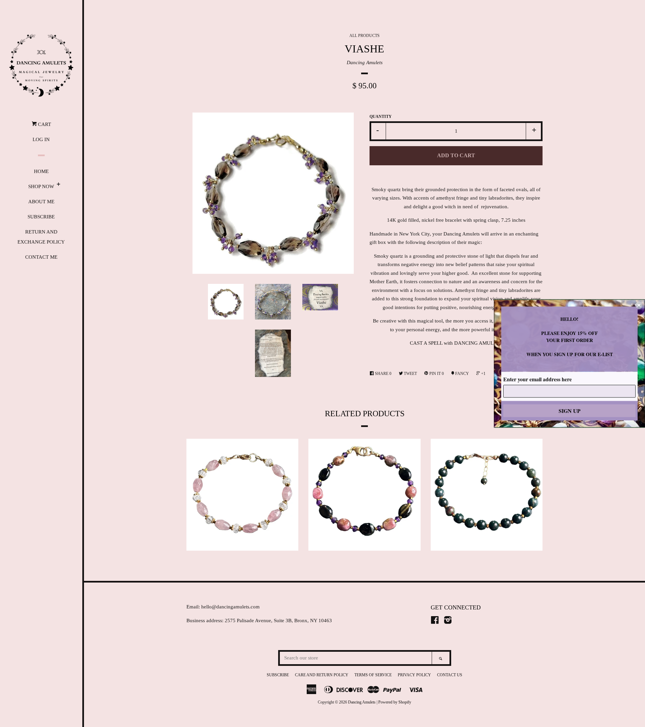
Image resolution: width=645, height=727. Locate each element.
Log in (41, 139)
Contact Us (449, 675)
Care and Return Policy (321, 675)
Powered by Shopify (394, 702)
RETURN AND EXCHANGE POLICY (41, 237)
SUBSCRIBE (41, 216)
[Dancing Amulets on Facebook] (435, 621)
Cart (44, 124)
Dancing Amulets (365, 62)
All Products (364, 35)
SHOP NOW (41, 186)
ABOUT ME (41, 201)
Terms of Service (373, 675)
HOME (41, 171)
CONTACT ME (41, 257)
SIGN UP (569, 411)
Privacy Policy (414, 675)
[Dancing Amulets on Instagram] (448, 621)
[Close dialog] (639, 305)
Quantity (381, 116)
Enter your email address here (537, 379)
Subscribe (278, 675)
